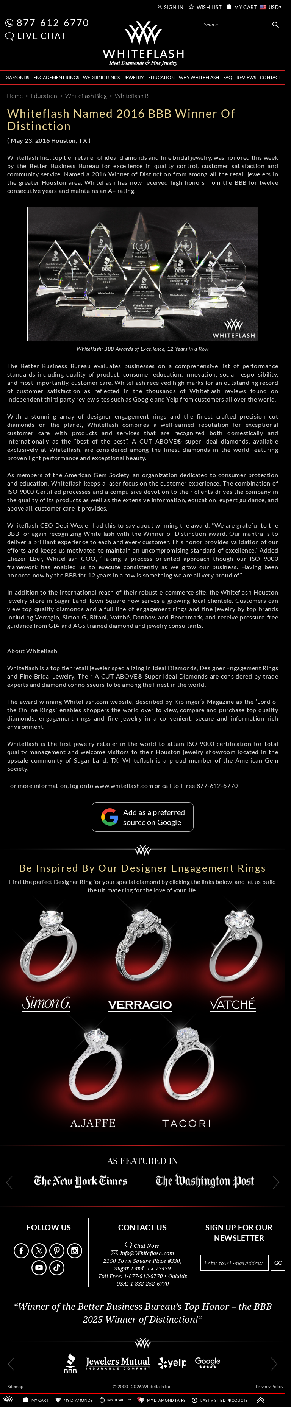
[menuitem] (16, 78)
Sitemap (15, 1386)
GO (278, 1262)
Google (143, 399)
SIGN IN (173, 7)
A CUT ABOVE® (157, 441)
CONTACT (270, 77)
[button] (9, 36)
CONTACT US (142, 1227)
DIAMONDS (16, 77)
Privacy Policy (269, 1386)
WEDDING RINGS (101, 77)
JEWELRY (134, 77)
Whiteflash (22, 157)
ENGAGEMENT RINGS (56, 77)
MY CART (245, 7)
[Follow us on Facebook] (22, 1256)
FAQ (227, 77)
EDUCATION (161, 77)
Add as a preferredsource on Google (154, 817)
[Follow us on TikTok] (57, 1273)
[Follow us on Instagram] (75, 1256)
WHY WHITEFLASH (199, 77)
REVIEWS (246, 77)
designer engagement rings (127, 416)
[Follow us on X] (39, 1256)
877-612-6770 (53, 22)
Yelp (172, 399)
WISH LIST (209, 7)
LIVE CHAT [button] (42, 35)
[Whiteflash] (143, 43)
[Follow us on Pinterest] (57, 1256)
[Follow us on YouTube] (39, 1273)
